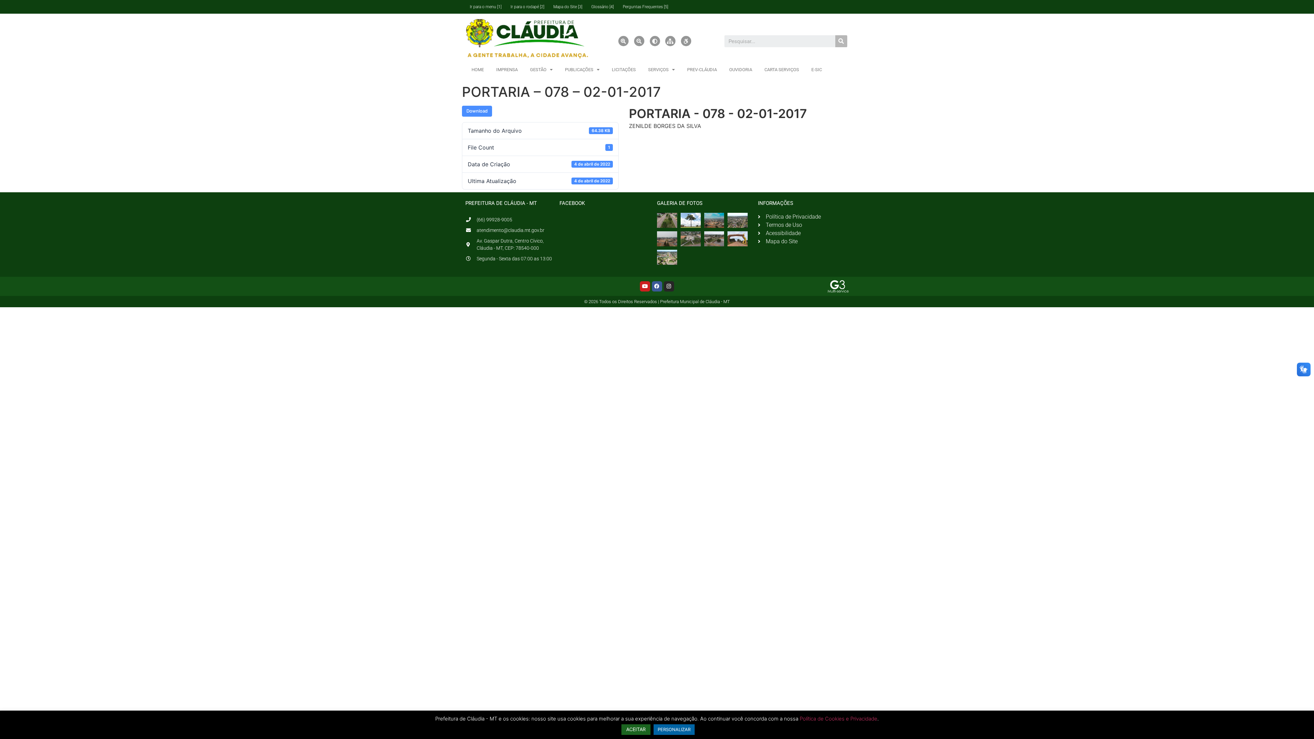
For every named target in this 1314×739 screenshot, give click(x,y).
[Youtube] (645, 286)
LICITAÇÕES (624, 69)
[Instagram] (669, 286)
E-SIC (816, 69)
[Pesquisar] (841, 41)
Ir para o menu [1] (486, 6)
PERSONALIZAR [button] (674, 729)
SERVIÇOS (658, 69)
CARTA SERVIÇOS (781, 69)
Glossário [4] (602, 6)
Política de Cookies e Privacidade (838, 718)
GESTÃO (538, 69)
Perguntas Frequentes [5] (645, 6)
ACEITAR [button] (636, 729)
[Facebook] (657, 286)
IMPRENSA (507, 69)
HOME (478, 69)
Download (477, 111)
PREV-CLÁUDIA (702, 69)
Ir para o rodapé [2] (527, 6)
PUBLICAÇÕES (579, 69)
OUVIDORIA (740, 69)
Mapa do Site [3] (567, 6)
